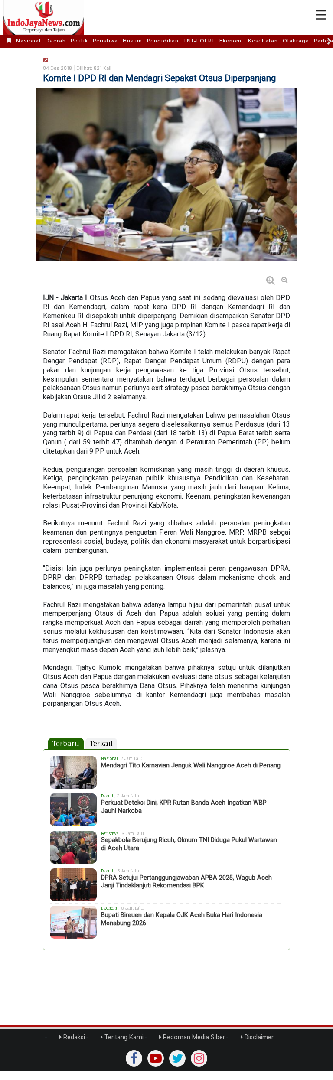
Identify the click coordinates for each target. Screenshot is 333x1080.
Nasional (28, 40)
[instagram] (199, 1058)
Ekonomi (231, 40)
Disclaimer (258, 1037)
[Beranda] (9, 40)
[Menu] (321, 15)
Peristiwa (105, 40)
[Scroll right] (329, 41)
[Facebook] (134, 1058)
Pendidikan (163, 40)
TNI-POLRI (199, 40)
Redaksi (73, 1037)
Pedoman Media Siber (193, 1037)
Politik (79, 40)
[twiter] (177, 1058)
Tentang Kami (123, 1037)
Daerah (56, 40)
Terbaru (65, 743)
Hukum (132, 40)
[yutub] (155, 1058)
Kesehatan (263, 40)
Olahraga (296, 40)
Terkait (101, 743)
